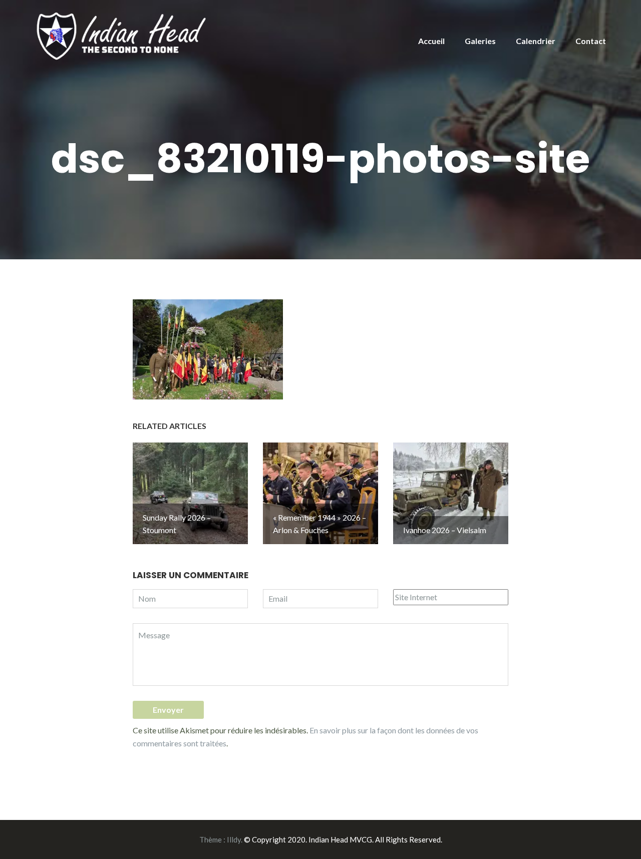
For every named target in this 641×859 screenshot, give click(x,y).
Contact (590, 41)
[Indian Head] (122, 35)
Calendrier (535, 41)
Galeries (480, 41)
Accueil (431, 41)
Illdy (234, 839)
